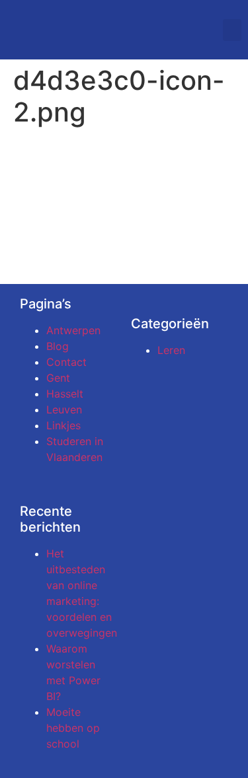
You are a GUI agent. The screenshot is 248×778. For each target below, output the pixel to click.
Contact (66, 362)
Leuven (64, 409)
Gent (58, 377)
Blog (57, 346)
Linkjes (63, 425)
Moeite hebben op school (73, 727)
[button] (232, 30)
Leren (171, 350)
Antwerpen (73, 330)
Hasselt (64, 393)
